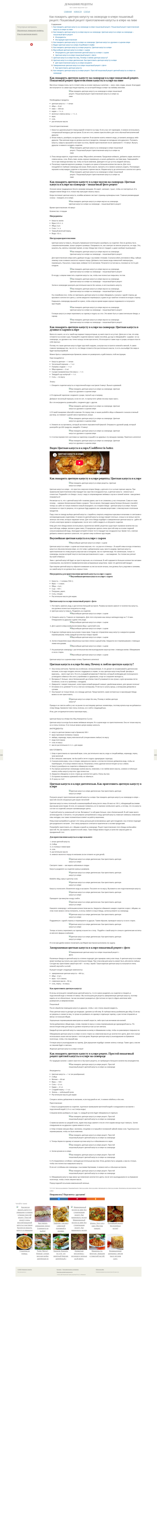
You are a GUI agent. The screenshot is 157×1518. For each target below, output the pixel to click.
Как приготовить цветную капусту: (68, 68)
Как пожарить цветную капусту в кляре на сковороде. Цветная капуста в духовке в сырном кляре (91, 42)
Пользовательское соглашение (70, 1269)
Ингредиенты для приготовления (128, 1188)
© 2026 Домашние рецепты (25, 1269)
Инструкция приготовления (66, 39)
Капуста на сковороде (62, 1188)
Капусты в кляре (83, 1188)
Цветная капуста (103, 1188)
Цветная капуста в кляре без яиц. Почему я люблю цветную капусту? (80, 57)
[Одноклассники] (95, 1199)
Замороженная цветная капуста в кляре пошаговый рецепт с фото (79, 65)
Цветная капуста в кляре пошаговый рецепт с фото (75, 55)
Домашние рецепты (78, 4)
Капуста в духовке (113, 1188)
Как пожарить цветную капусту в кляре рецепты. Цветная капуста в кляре (82, 47)
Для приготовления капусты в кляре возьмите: (73, 63)
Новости (78, 11)
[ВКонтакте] (59, 1199)
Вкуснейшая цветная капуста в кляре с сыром (71, 50)
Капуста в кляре (93, 1188)
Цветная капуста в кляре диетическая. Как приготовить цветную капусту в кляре (85, 60)
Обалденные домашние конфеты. (30, 31)
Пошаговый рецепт (73, 1188)
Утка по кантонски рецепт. (27, 34)
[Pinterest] (77, 1199)
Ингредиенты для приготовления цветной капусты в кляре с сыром (82, 52)
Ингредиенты (60, 37)
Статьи (87, 11)
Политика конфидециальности (65, 1272)
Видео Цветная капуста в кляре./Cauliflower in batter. (74, 45)
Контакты (59, 1269)
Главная (68, 11)
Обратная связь (100, 1269)
